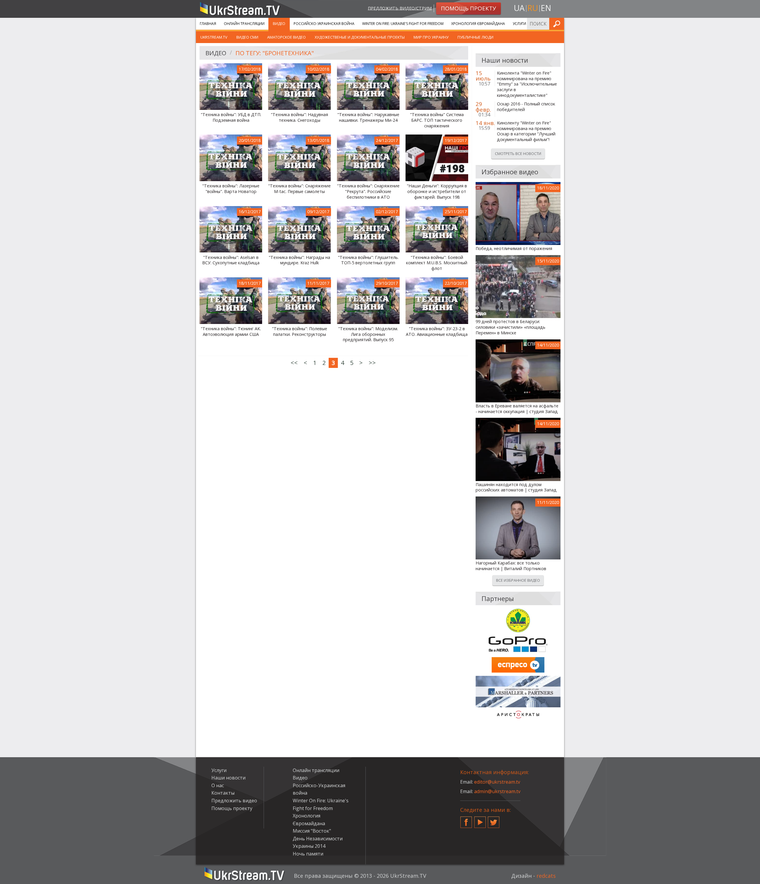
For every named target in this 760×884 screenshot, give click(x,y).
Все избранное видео (518, 580)
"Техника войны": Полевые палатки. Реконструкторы (299, 331)
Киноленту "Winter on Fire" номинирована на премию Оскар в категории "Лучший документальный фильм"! (526, 131)
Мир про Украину (431, 37)
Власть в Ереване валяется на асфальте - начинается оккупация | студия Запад (517, 408)
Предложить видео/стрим (400, 8)
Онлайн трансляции (244, 23)
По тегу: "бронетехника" (274, 53)
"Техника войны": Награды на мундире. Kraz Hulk (299, 260)
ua (519, 7)
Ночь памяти (308, 853)
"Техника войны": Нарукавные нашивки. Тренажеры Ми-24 (368, 117)
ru (532, 7)
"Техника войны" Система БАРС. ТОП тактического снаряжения (437, 120)
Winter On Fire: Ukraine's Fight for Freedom (403, 23)
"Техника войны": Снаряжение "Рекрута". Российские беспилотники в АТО (368, 191)
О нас (217, 785)
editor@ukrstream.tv (497, 782)
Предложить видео (234, 800)
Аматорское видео (286, 37)
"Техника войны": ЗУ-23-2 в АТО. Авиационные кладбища (437, 331)
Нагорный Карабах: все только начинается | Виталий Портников (511, 565)
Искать (558, 24)
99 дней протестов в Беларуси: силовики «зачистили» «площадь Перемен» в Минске (510, 327)
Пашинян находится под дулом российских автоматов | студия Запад (516, 487)
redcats (546, 875)
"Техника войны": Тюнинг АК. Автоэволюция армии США (231, 331)
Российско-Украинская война (324, 23)
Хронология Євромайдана (478, 23)
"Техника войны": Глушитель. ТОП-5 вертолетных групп (368, 260)
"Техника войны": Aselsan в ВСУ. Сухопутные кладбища (230, 260)
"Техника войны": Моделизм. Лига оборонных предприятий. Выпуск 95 (368, 334)
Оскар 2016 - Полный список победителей (526, 106)
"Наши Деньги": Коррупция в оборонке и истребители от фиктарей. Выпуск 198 (437, 191)
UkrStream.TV (213, 37)
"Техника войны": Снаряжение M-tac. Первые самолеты (299, 188)
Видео (279, 23)
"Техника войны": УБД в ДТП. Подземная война (231, 117)
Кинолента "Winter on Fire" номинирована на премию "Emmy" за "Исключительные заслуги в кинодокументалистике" (527, 84)
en (546, 7)
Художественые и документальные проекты (360, 37)
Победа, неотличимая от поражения (514, 248)
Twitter (494, 820)
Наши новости (228, 777)
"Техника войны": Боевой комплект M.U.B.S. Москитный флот (436, 263)
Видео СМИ (247, 37)
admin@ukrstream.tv (497, 791)
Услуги (519, 23)
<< (294, 363)
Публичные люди (475, 37)
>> (372, 363)
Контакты (223, 793)
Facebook (466, 820)
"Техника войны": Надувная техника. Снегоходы (299, 117)
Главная (208, 23)
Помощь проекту (231, 808)
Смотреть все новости (518, 153)
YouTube (480, 820)
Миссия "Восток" (312, 831)
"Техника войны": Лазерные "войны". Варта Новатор (230, 188)
